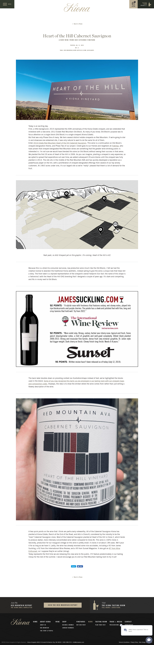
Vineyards (80, 622)
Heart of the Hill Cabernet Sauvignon (77, 35)
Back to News (77, 24)
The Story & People (46, 630)
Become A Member (68, 625)
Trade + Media (116, 622)
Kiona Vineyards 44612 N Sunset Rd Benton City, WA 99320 (44, 642)
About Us (43, 625)
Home (35, 622)
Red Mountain (44, 627)
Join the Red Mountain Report (62, 605)
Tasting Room (101, 622)
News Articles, (78, 50)
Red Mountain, (68, 50)
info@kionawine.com (78, 642)
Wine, (85, 50)
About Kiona (45, 622)
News (90, 622)
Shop (64, 622)
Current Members (68, 627)
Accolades (90, 50)
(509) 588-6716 (67, 642)
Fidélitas (115, 146)
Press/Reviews (114, 625)
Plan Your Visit (100, 625)
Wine (58, 622)
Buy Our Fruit (81, 625)
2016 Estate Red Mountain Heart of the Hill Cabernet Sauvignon (59, 143)
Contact (128, 622)
